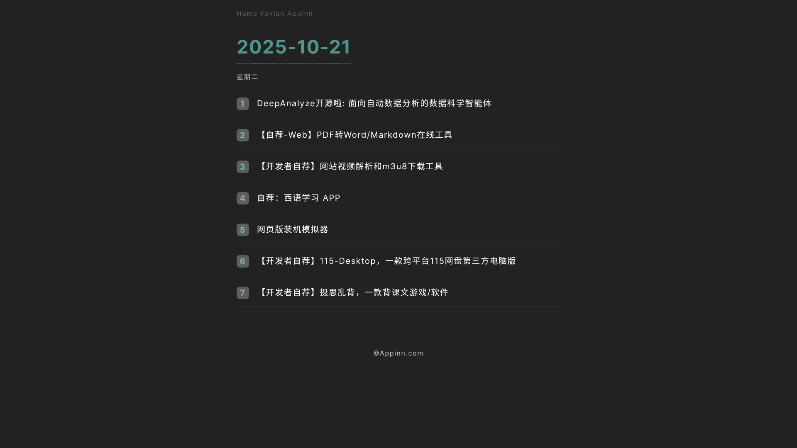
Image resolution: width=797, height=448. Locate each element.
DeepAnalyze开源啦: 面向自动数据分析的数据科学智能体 (374, 103)
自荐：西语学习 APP (299, 198)
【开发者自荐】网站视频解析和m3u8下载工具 (350, 166)
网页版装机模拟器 (293, 229)
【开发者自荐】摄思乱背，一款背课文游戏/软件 (353, 292)
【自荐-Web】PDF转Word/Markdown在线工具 (355, 135)
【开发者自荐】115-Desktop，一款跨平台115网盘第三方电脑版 (386, 261)
